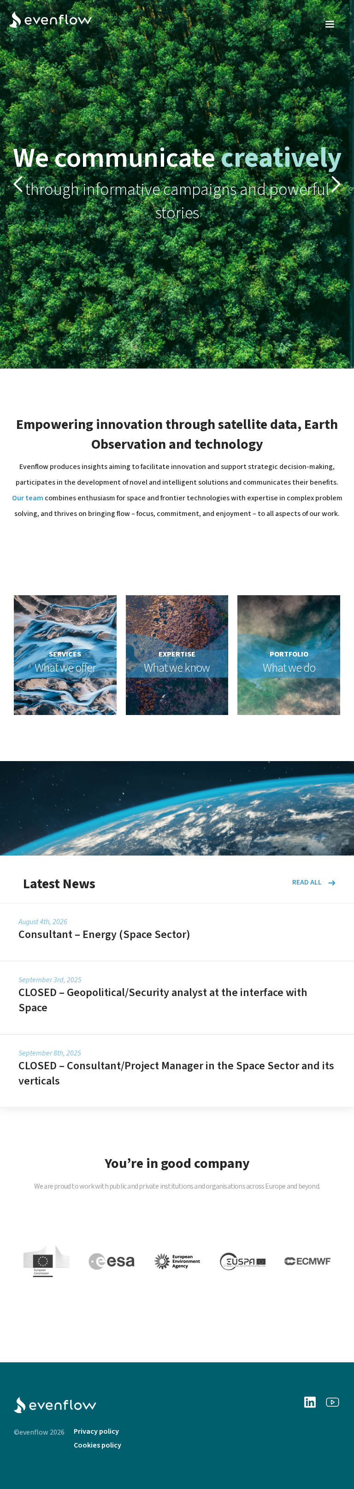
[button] (329, 24)
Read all (307, 882)
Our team (27, 498)
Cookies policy (97, 1445)
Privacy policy (96, 1431)
